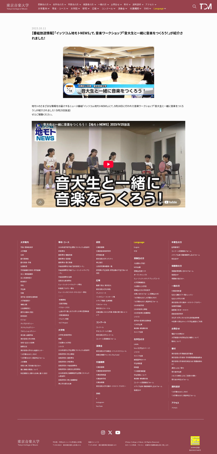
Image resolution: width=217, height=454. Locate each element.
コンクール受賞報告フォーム (106, 339)
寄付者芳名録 (176, 372)
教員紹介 (24, 281)
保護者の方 (88, 4)
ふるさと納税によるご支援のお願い (184, 375)
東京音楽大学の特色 (28, 339)
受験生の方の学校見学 (142, 290)
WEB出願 (137, 267)
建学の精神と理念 (27, 312)
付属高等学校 (101, 378)
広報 (94, 8)
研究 (85, 8)
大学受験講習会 (139, 282)
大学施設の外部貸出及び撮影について (185, 337)
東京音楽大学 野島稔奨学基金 (182, 353)
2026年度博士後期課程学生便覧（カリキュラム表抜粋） (73, 374)
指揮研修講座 (176, 306)
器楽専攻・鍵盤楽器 (66, 255)
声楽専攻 (61, 251)
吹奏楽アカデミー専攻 (66, 288)
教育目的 (24, 316)
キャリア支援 (138, 332)
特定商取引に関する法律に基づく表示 (34, 373)
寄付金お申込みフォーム (180, 379)
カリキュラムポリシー (28, 327)
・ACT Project (63, 322)
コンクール (107, 8)
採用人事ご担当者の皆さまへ (31, 365)
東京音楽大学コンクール (104, 335)
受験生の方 (43, 4)
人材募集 (24, 361)
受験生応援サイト (140, 271)
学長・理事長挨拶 (27, 247)
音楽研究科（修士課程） (66, 354)
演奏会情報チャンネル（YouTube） (108, 355)
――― (60, 296)
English (136, 247)
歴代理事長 (25, 258)
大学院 (74, 8)
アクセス (149, 4)
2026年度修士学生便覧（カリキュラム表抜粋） (74, 350)
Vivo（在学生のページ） (142, 348)
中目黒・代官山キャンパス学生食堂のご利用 (187, 321)
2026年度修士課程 (140, 309)
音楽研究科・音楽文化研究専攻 (69, 369)
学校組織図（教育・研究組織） (31, 270)
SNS (146, 8)
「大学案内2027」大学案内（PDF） (145, 297)
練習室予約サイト (140, 359)
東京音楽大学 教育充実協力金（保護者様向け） (187, 362)
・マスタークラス (64, 307)
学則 (22, 285)
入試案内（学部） (139, 263)
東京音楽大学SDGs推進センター (32, 350)
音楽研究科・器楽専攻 (66, 358)
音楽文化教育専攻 (64, 280)
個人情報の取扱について (29, 369)
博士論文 (99, 262)
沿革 (22, 255)
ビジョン (23, 319)
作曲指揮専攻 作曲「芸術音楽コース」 (71, 266)
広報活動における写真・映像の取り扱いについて (111, 313)
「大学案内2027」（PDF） (29, 354)
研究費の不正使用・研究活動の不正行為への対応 (112, 271)
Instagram (100, 402)
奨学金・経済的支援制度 (29, 297)
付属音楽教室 (101, 374)
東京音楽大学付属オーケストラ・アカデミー (111, 386)
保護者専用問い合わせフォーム (182, 271)
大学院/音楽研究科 (65, 335)
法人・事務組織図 (27, 274)
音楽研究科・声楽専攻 (66, 361)
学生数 (23, 289)
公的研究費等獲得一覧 (104, 266)
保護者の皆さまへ (178, 278)
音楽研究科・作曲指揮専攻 (67, 365)
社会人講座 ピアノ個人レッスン (182, 294)
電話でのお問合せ (178, 334)
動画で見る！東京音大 (103, 285)
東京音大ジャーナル (103, 308)
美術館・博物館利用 (141, 328)
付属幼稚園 (100, 382)
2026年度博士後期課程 (142, 313)
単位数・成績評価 (27, 335)
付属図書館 (100, 247)
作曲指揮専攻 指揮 (65, 277)
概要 (60, 339)
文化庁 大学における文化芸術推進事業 (185, 317)
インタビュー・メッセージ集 (106, 297)
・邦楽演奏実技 (63, 315)
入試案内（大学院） (64, 342)
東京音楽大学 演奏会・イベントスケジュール (111, 351)
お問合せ (115, 4)
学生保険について (140, 375)
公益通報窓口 (25, 308)
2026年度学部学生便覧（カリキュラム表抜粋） (74, 247)
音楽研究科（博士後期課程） (68, 380)
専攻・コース (59, 8)
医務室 (136, 367)
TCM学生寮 (138, 324)
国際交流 (24, 346)
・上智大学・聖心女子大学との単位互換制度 (73, 311)
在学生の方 (58, 4)
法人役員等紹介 (26, 278)
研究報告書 (100, 255)
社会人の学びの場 (178, 298)
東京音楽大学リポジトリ (104, 258)
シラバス (61, 346)
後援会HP (137, 390)
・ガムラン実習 (63, 319)
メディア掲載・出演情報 (104, 300)
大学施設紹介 (25, 300)
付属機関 (134, 8)
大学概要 (24, 251)
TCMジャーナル (101, 304)
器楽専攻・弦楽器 (65, 258)
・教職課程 (62, 299)
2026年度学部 (139, 305)
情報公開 (24, 304)
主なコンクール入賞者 (104, 331)
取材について (176, 341)
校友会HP (175, 258)
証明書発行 (176, 247)
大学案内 (42, 8)
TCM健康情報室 (139, 371)
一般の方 (102, 4)
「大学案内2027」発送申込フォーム (33, 358)
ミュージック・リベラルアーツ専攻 (70, 284)
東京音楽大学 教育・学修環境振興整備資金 (187, 357)
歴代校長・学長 (26, 262)
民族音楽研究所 (177, 314)
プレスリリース (101, 293)
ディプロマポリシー (27, 323)
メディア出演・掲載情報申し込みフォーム (148, 386)
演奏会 (121, 8)
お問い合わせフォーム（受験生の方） (146, 294)
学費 (22, 293)
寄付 (126, 4)
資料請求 (137, 4)
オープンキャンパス (140, 274)
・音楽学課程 (62, 303)
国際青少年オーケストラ (180, 310)
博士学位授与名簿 (64, 383)
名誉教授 (24, 266)
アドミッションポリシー (28, 331)
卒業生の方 (73, 4)
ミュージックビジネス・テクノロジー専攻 (72, 292)
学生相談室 (138, 363)
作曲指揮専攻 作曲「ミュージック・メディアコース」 (73, 271)
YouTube (99, 406)
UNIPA (136, 344)
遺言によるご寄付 (178, 368)
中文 (135, 251)
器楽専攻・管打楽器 (66, 262)
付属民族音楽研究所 (103, 251)
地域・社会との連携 (27, 342)
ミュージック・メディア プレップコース (147, 278)
